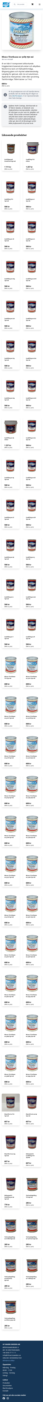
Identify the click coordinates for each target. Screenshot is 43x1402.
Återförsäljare (8, 1388)
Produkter (6, 1383)
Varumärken (7, 1385)
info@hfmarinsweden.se (12, 1355)
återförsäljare (17, 96)
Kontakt (5, 1391)
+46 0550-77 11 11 (9, 1353)
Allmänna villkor (9, 1360)
